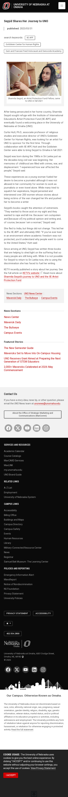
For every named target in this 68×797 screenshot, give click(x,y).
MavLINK (8, 465)
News (7, 552)
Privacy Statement (13, 593)
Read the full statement (22, 729)
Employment (10, 492)
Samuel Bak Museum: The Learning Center (26, 561)
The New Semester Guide (19, 348)
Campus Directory (13, 524)
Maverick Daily (14, 298)
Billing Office (10, 515)
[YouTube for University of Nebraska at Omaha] (27, 428)
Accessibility (10, 510)
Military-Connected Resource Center (23, 547)
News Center (11, 317)
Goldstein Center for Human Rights (22, 44)
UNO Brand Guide (13, 474)
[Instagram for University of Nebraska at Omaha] (46, 428)
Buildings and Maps (14, 519)
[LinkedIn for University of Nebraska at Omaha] (36, 428)
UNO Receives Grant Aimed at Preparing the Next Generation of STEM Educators (32, 360)
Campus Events (49, 298)
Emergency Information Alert (19, 575)
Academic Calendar (14, 451)
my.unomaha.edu (13, 470)
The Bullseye (31, 298)
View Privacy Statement (43, 768)
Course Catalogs (12, 455)
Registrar (8, 557)
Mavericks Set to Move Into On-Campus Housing (32, 353)
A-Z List (8, 487)
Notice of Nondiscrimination (18, 584)
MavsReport (10, 579)
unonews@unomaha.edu (47, 403)
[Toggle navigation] (61, 5)
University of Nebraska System (20, 497)
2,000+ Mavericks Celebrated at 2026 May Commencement (28, 368)
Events (7, 533)
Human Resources (13, 538)
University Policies (13, 598)
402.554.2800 (12, 633)
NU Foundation (11, 589)
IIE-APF (30, 37)
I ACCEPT (11, 775)
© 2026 (8, 660)
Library (7, 543)
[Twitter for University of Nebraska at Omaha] (18, 428)
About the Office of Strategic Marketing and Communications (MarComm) (32, 414)
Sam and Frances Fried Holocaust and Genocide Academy (33, 51)
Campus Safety (12, 529)
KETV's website (31, 273)
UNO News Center (33, 293)
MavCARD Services (14, 460)
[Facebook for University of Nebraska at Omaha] (8, 428)
